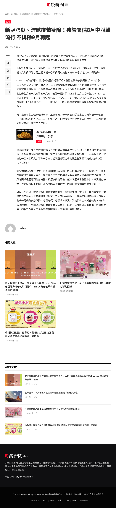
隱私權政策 (98, 494)
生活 (8, 22)
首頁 (7, 13)
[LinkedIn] (8, 78)
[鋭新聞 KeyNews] (58, 5)
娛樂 (52, 500)
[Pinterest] (8, 85)
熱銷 (39, 141)
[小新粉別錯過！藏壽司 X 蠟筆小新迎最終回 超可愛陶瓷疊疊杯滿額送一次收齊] (30, 314)
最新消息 (35, 500)
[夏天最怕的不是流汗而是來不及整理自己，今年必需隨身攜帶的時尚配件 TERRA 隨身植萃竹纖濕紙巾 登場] (30, 264)
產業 (67, 500)
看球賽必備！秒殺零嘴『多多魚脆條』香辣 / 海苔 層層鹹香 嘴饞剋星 (47, 134)
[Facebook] (8, 63)
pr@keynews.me (24, 476)
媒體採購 (84, 500)
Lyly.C (22, 227)
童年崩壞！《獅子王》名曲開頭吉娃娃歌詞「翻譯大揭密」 (53, 392)
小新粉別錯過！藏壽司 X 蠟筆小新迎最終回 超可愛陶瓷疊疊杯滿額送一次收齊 (29, 334)
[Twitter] (8, 71)
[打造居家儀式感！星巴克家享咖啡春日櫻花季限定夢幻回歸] (85, 264)
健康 (74, 500)
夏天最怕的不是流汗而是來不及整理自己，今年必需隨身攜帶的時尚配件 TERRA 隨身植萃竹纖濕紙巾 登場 (30, 286)
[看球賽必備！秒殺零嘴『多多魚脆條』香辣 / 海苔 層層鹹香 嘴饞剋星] (24, 134)
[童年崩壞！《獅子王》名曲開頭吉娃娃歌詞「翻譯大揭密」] (13, 396)
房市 (59, 500)
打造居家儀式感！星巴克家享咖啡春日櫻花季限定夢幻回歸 (85, 284)
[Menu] (9, 5)
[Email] (8, 92)
